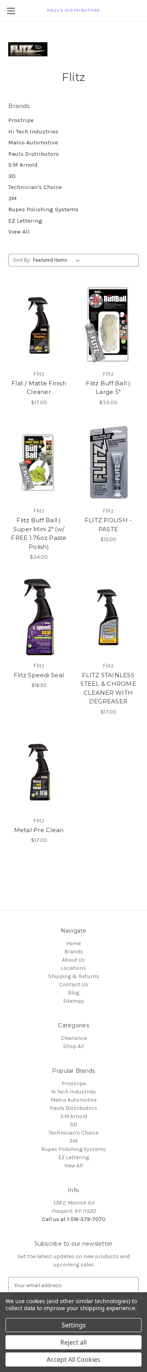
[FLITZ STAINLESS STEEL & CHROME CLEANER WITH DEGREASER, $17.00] (108, 617)
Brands (73, 951)
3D (12, 176)
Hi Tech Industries (33, 131)
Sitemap (73, 1001)
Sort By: (22, 260)
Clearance (74, 1038)
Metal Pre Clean (39, 830)
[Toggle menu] (11, 11)
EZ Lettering (25, 220)
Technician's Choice (35, 187)
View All (19, 231)
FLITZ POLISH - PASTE (108, 524)
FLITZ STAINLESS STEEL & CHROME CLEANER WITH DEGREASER (108, 688)
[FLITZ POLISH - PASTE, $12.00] (108, 463)
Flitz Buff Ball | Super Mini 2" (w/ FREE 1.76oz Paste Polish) (38, 533)
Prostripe (21, 120)
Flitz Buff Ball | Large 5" (108, 387)
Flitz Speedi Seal (39, 675)
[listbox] (58, 260)
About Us (73, 960)
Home (73, 943)
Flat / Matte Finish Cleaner (38, 387)
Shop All (73, 1046)
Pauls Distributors (33, 153)
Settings (74, 1325)
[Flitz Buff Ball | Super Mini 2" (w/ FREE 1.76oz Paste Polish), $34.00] (38, 463)
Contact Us (73, 984)
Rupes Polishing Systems (43, 209)
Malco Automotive (33, 142)
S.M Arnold (23, 164)
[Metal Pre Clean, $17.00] (38, 772)
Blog (73, 992)
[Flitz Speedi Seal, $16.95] (38, 617)
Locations (73, 968)
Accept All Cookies (73, 1359)
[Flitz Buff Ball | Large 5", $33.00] (108, 325)
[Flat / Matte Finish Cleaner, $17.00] (38, 325)
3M (12, 198)
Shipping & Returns (73, 976)
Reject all (73, 1342)
